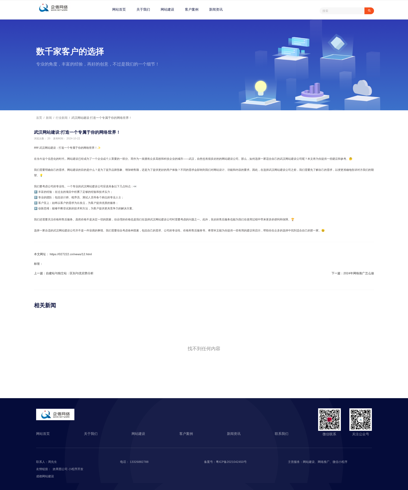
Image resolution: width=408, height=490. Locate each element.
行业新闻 (62, 117)
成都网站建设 (45, 476)
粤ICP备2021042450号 (231, 461)
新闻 (49, 117)
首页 (39, 117)
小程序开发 (75, 469)
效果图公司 (60, 469)
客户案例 (191, 9)
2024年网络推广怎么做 (358, 273)
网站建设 (167, 9)
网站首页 (119, 9)
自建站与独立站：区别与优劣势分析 (70, 273)
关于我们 (143, 9)
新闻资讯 (216, 9)
